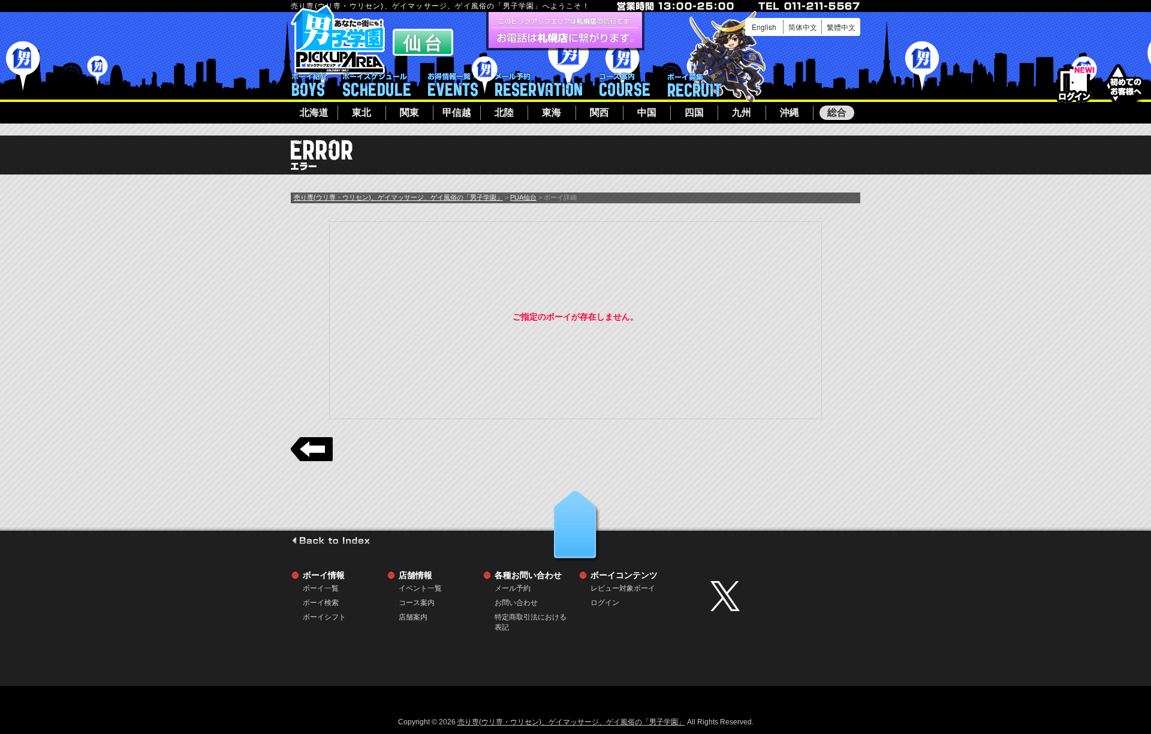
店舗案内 (413, 617)
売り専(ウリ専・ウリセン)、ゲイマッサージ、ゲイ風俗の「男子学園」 (398, 197)
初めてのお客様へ (1125, 83)
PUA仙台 (523, 197)
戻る (312, 449)
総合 (836, 112)
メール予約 (538, 84)
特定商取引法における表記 (531, 617)
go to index (330, 540)
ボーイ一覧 (321, 588)
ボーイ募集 (694, 84)
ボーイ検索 (321, 602)
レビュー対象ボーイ (622, 588)
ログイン (1074, 85)
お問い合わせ (516, 602)
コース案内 (624, 84)
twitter (782, 596)
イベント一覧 (453, 84)
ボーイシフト (377, 84)
